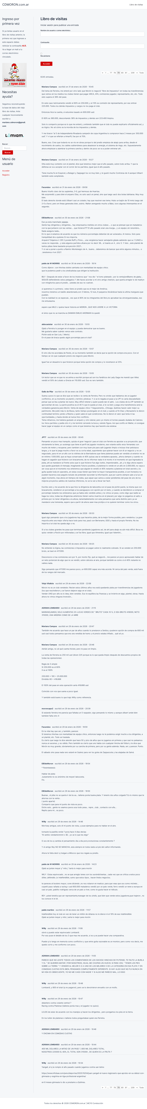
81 (126, 73)
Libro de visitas (136, 4)
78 (115, 73)
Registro (6, 175)
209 (132, 73)
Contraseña (45, 42)
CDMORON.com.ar (15, 4)
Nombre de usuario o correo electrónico (55, 30)
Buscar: (5, 144)
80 (122, 73)
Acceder (6, 171)
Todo (141, 73)
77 (111, 73)
